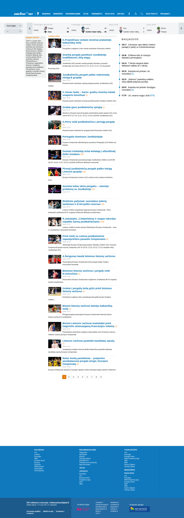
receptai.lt (99, 502)
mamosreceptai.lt (102, 505)
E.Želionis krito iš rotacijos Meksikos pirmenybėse (136, 56)
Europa (37, 462)
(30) (81, 154)
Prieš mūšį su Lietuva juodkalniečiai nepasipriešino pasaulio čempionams (84, 237)
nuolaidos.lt (114, 505)
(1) (87, 95)
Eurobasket (38, 469)
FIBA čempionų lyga (131, 480)
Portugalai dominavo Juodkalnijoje (83, 136)
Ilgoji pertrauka (84, 465)
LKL (35, 452)
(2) (104, 107)
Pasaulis (37, 465)
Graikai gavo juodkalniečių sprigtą (82, 107)
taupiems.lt (114, 507)
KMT (81, 482)
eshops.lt (113, 509)
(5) (78, 364)
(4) (107, 239)
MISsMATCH (84, 460)
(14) (93, 189)
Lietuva (37, 454)
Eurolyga (37, 456)
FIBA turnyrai (39, 467)
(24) (84, 172)
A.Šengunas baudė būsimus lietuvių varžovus (89, 256)
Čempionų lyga (85, 480)
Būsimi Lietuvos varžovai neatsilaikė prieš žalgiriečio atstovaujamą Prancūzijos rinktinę (88, 325)
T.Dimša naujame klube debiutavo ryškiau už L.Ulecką (135, 64)
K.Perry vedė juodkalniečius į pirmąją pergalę (89, 121)
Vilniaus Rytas (129, 467)
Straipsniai (83, 452)
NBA (36, 458)
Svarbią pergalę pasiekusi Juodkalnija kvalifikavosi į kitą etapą (84, 56)
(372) (152, 95)
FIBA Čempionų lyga (131, 458)
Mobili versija (48, 511)
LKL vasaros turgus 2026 (139, 95)
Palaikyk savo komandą (88, 462)
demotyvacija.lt (101, 507)
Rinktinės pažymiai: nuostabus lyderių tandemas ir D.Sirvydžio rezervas (85, 202)
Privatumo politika (34, 511)
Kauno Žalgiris (129, 465)
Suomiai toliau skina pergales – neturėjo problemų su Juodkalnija (86, 188)
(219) (102, 222)
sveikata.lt (114, 511)
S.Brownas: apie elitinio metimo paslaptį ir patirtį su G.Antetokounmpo (138, 45)
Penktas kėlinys (85, 458)
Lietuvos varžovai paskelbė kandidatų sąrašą (88, 340)
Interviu (82, 456)
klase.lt (98, 511)
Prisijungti (165, 13)
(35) (102, 204)
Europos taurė (39, 460)
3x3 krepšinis (39, 471)
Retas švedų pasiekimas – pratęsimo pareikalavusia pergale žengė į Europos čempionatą (85, 361)
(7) (64, 344)
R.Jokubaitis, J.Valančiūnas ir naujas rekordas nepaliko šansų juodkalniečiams (89, 220)
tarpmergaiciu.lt (101, 509)
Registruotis (152, 13)
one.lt (98, 513)
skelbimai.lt (114, 502)
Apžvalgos (83, 454)
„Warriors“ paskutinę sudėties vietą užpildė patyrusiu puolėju (138, 80)
